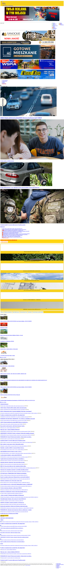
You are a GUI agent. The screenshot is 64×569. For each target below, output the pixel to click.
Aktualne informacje (4, 404)
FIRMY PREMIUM (7, 359)
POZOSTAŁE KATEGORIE (38, 312)
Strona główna (58, 563)
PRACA (2, 312)
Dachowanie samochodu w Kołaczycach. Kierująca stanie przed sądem (13, 506)
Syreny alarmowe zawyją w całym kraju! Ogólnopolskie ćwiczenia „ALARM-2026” (16, 484)
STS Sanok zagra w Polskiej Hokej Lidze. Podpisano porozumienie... (13, 473)
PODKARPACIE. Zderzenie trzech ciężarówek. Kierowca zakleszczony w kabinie (15, 509)
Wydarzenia (62, 24)
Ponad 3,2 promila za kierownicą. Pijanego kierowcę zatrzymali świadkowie (15, 477)
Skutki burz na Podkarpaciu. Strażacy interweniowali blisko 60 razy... (13, 491)
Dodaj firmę (11, 5)
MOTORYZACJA (16, 312)
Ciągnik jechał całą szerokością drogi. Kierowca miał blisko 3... (12, 458)
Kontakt (57, 567)
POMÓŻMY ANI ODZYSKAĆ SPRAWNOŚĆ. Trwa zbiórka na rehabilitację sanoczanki (15, 231)
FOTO (1, 543)
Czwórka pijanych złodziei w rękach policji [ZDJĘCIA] (11, 455)
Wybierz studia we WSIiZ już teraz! (7, 160)
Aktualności (4, 3)
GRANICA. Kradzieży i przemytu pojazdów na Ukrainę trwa (12, 502)
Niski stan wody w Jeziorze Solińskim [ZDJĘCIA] (10, 232)
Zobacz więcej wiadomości (4, 515)
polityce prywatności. (28, 565)
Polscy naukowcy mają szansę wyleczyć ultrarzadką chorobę (11, 236)
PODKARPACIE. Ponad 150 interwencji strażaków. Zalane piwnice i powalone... (15, 234)
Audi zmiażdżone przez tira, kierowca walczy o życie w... (11, 451)
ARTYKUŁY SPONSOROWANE (6, 518)
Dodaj (61, 23)
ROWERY (30, 312)
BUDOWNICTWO (23, 312)
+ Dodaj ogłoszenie (4, 241)
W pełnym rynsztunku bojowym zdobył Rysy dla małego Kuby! (13, 230)
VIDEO (1, 519)
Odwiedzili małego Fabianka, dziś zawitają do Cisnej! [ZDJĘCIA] (13, 498)
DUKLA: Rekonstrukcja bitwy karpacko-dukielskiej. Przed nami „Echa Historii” (14, 229)
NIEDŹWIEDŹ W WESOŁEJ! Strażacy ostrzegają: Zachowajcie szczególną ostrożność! (16, 233)
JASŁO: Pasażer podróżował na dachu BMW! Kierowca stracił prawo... (14, 422)
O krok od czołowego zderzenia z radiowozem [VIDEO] (11, 487)
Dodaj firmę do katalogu (60, 564)
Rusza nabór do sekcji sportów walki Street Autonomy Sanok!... (12, 425)
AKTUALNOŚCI (5, 80)
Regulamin (58, 565)
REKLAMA (4, 83)
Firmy (54, 26)
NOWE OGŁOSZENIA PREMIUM (8, 240)
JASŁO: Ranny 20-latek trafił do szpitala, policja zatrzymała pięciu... (12, 228)
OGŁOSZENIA (4, 81)
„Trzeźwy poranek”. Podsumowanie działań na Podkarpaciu (12, 495)
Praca (54, 24)
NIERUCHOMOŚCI (8, 312)
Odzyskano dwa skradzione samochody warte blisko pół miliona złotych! (14, 469)
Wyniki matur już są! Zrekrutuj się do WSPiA (9, 513)
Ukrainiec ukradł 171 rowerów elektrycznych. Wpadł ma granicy (12, 224)
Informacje (2, 226)
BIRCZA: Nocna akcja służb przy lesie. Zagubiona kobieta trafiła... (13, 466)
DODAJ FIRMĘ (3, 357)
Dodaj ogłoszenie (5, 5)
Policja (54, 27)
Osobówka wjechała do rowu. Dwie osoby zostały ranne (11, 480)
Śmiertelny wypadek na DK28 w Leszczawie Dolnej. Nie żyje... (12, 447)
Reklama (57, 566)
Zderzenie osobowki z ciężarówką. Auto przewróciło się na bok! (12, 462)
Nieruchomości (55, 25)
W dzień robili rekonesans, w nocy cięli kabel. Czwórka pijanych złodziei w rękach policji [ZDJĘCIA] (19, 187)
